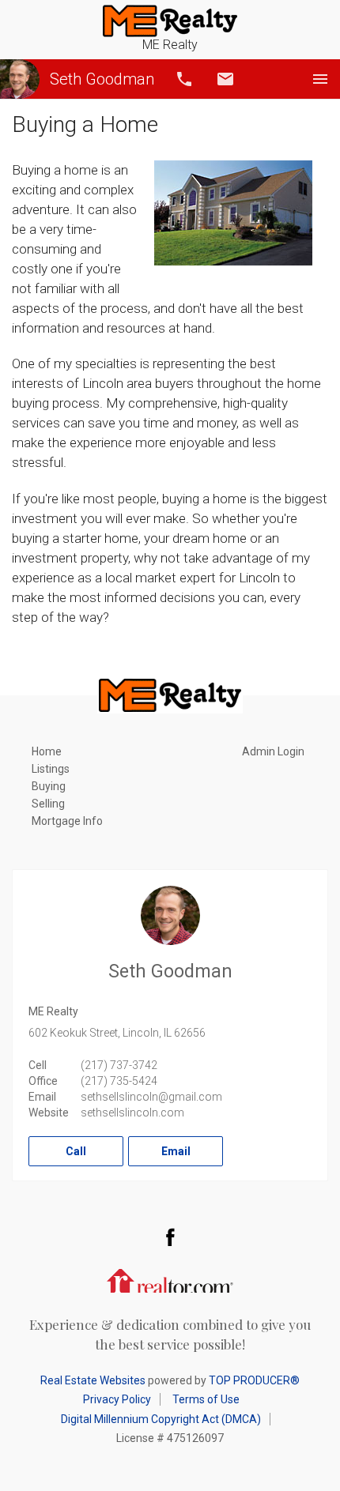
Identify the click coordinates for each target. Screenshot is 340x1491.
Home (47, 751)
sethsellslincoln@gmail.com (151, 1096)
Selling (48, 803)
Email (225, 79)
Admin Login (273, 751)
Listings (51, 768)
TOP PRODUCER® (254, 1380)
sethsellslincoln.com (132, 1112)
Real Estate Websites (92, 1380)
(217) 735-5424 (119, 1081)
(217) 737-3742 (119, 1065)
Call (184, 79)
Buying (49, 786)
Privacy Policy (117, 1399)
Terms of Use (206, 1399)
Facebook (170, 1236)
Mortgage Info (67, 821)
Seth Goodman (102, 79)
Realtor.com (170, 1279)
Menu (320, 79)
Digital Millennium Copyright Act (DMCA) (161, 1419)
